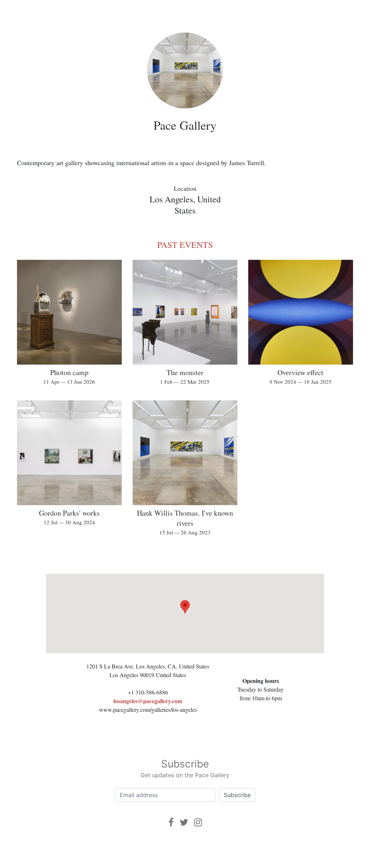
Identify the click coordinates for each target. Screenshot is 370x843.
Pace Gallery (185, 125)
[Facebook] (171, 822)
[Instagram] (198, 822)
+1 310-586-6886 (148, 692)
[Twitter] (184, 822)
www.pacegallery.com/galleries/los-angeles (148, 709)
